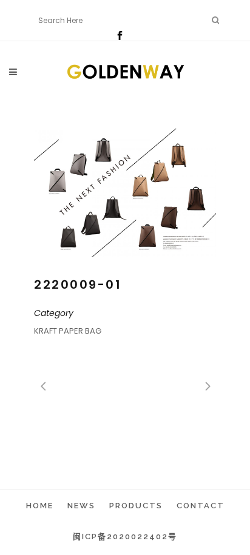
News (81, 505)
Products (136, 505)
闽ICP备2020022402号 (125, 536)
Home (39, 505)
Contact (201, 505)
